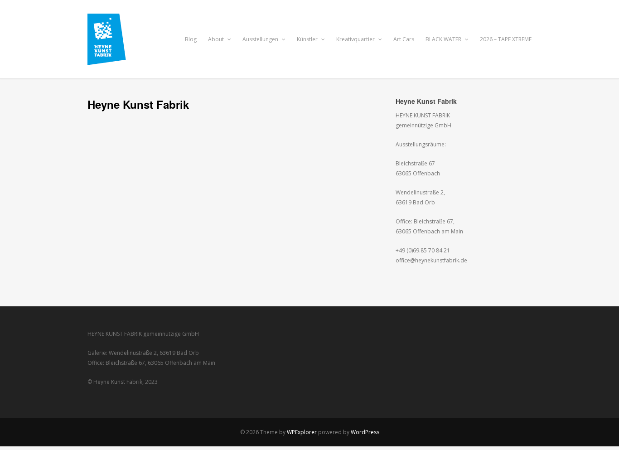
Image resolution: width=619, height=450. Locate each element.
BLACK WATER (444, 39)
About (216, 39)
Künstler (308, 39)
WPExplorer (302, 432)
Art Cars (403, 39)
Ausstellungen (261, 39)
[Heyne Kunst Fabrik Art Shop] (113, 59)
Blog (191, 39)
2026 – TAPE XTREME (506, 39)
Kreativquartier (356, 39)
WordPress (365, 432)
